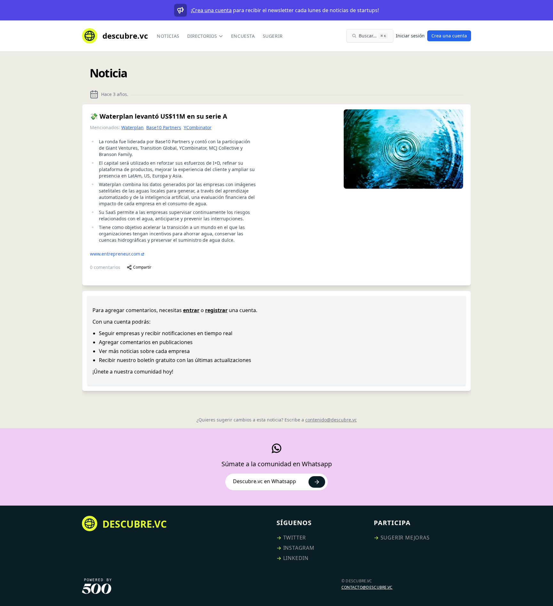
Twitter (294, 537)
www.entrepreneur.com (115, 254)
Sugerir (273, 36)
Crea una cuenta (212, 10)
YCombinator (198, 127)
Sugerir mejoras (405, 537)
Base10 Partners (163, 127)
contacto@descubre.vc (367, 587)
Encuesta (243, 36)
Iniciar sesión (410, 36)
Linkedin (296, 558)
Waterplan (132, 127)
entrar (191, 310)
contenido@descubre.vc (331, 420)
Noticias (168, 36)
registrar (216, 310)
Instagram (299, 547)
